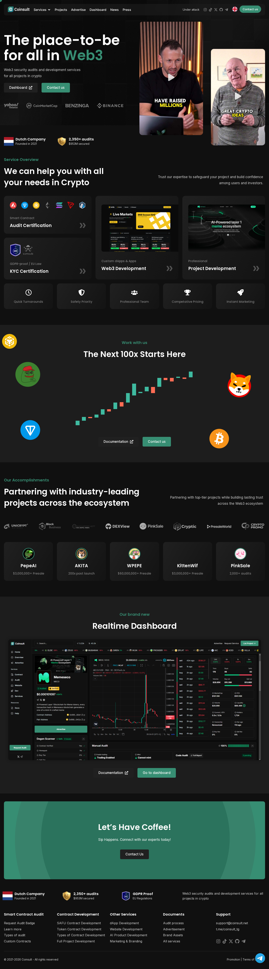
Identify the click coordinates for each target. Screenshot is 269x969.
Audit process (173, 923)
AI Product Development (128, 935)
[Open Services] (49, 9)
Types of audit (14, 935)
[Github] (221, 9)
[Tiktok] (210, 9)
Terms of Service (254, 959)
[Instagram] (205, 9)
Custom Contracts (17, 941)
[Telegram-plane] (226, 9)
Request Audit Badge (19, 923)
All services (171, 941)
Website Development (126, 929)
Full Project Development (76, 941)
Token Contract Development (79, 929)
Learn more (12, 929)
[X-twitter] (216, 9)
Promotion (233, 959)
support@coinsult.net (232, 923)
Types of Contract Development (81, 935)
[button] (171, 78)
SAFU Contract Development (79, 923)
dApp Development (124, 923)
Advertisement (174, 929)
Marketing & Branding (126, 941)
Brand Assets (173, 935)
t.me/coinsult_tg (227, 929)
